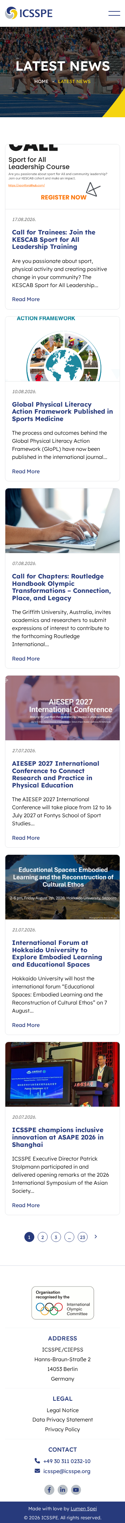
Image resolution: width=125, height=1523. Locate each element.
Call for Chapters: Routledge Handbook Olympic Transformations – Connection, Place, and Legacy (61, 586)
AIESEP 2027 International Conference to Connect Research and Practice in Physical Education (55, 774)
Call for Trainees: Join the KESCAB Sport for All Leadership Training (53, 239)
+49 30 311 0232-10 (67, 1461)
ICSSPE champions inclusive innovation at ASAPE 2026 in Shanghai (58, 1137)
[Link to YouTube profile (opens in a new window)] (76, 1490)
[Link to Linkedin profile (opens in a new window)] (63, 1490)
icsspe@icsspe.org (66, 1471)
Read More (26, 299)
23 (82, 1237)
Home (41, 81)
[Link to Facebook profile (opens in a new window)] (49, 1490)
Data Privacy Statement (62, 1419)
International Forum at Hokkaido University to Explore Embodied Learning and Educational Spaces (57, 953)
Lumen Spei (84, 1508)
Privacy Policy (62, 1429)
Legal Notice (63, 1409)
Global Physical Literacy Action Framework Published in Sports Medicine (62, 411)
